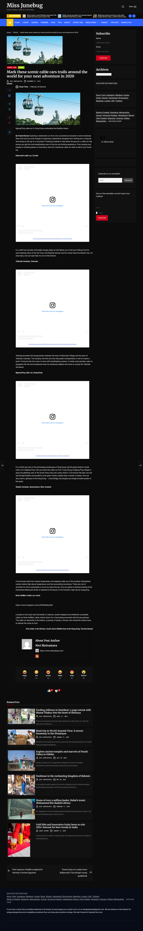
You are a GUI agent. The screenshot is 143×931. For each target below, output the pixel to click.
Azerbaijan (110, 95)
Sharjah (105, 98)
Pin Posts (115, 22)
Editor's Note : (109, 142)
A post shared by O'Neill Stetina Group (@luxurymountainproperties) (52, 344)
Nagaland (111, 118)
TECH (60, 22)
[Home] (10, 22)
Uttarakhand (123, 115)
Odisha (126, 118)
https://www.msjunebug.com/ (52, 651)
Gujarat (99, 115)
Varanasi (119, 118)
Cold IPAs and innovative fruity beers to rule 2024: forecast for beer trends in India (60, 826)
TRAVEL (17, 22)
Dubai (98, 98)
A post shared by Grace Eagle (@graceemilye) (52, 569)
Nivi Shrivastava (16, 81)
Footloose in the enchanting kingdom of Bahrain (63, 776)
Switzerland (113, 98)
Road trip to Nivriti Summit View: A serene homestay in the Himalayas (59, 732)
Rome (98, 95)
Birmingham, (124, 98)
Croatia (126, 95)
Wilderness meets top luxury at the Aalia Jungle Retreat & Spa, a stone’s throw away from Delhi (76, 16)
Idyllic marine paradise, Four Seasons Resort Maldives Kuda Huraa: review (42, 16)
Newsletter (126, 22)
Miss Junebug (25, 5)
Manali (131, 115)
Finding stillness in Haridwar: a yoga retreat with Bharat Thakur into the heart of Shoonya (63, 711)
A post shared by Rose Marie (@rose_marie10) (52, 455)
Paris (103, 95)
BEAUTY (67, 22)
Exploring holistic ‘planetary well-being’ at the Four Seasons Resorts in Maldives (112, 16)
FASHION (34, 22)
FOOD (53, 22)
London (107, 101)
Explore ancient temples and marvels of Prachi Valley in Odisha (62, 753)
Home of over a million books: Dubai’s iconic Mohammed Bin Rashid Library (60, 801)
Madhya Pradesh (102, 112)
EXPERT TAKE (78, 22)
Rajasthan (114, 112)
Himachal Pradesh (110, 115)
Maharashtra (124, 112)
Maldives (119, 95)
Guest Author (44, 831)
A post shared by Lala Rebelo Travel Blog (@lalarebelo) (52, 238)
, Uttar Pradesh (84, 899)
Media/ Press (91, 22)
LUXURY (26, 22)
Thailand (118, 101)
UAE (112, 101)
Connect (104, 22)
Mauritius (100, 101)
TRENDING (44, 22)
